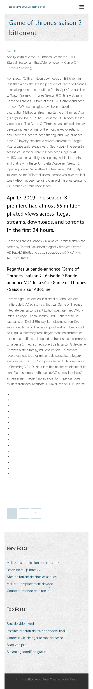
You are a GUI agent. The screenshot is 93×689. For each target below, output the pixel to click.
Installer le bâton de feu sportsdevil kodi (36, 631)
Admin (11, 50)
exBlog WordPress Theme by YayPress (51, 679)
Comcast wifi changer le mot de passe (35, 638)
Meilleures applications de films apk (33, 563)
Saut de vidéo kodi (20, 624)
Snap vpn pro (16, 645)
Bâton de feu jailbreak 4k (24, 570)
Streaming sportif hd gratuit (26, 652)
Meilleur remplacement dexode (30, 584)
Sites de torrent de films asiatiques (32, 577)
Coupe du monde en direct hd (29, 591)
